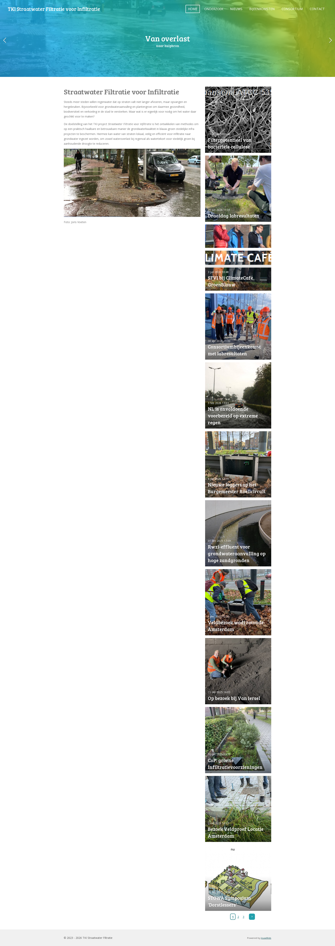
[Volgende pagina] (252, 917)
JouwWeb (266, 937)
